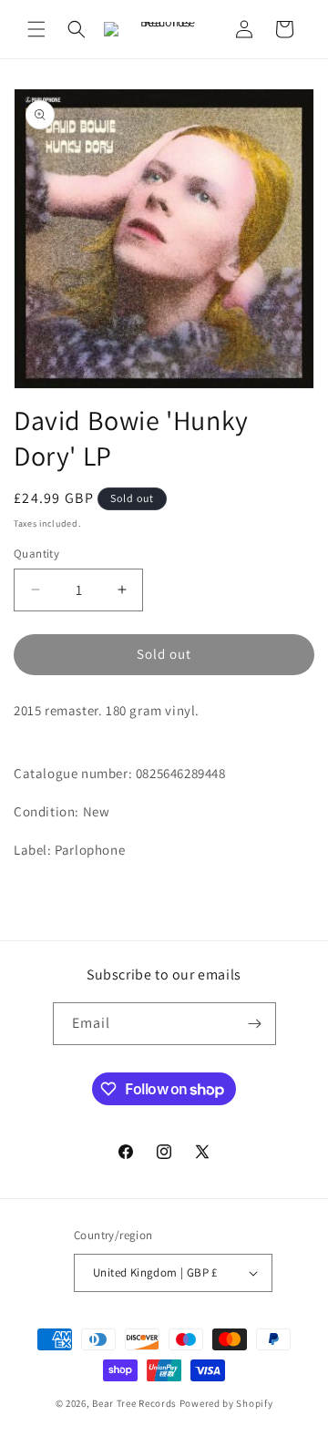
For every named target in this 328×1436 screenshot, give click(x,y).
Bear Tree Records (134, 1403)
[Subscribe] (255, 1023)
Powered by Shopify (226, 1403)
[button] (36, 29)
